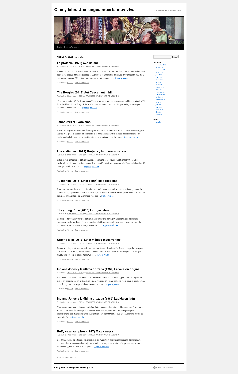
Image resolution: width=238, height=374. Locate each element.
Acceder (158, 122)
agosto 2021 (160, 102)
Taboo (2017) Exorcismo (74, 122)
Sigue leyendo (122, 77)
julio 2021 (159, 104)
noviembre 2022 (161, 65)
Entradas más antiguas (66, 357)
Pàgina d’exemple (71, 47)
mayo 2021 (159, 109)
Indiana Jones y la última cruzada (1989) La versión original (98, 269)
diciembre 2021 (161, 92)
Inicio (59, 47)
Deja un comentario (82, 82)
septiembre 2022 (161, 70)
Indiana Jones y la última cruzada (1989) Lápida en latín (96, 298)
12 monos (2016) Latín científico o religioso (87, 181)
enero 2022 (159, 89)
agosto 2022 (160, 72)
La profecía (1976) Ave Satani (77, 63)
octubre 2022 (160, 67)
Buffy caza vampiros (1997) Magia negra (85, 331)
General (70, 82)
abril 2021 (159, 112)
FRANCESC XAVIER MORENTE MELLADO (102, 66)
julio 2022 (159, 75)
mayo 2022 (159, 80)
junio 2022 (159, 77)
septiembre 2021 (161, 99)
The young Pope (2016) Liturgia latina (83, 210)
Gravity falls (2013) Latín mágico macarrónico (89, 239)
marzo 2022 (159, 85)
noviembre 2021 (161, 94)
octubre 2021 (160, 97)
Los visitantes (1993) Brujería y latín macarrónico (91, 151)
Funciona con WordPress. (164, 367)
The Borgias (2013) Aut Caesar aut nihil (84, 92)
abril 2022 (159, 82)
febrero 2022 (160, 87)
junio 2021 (159, 107)
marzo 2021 (159, 114)
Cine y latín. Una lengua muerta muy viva (94, 9)
